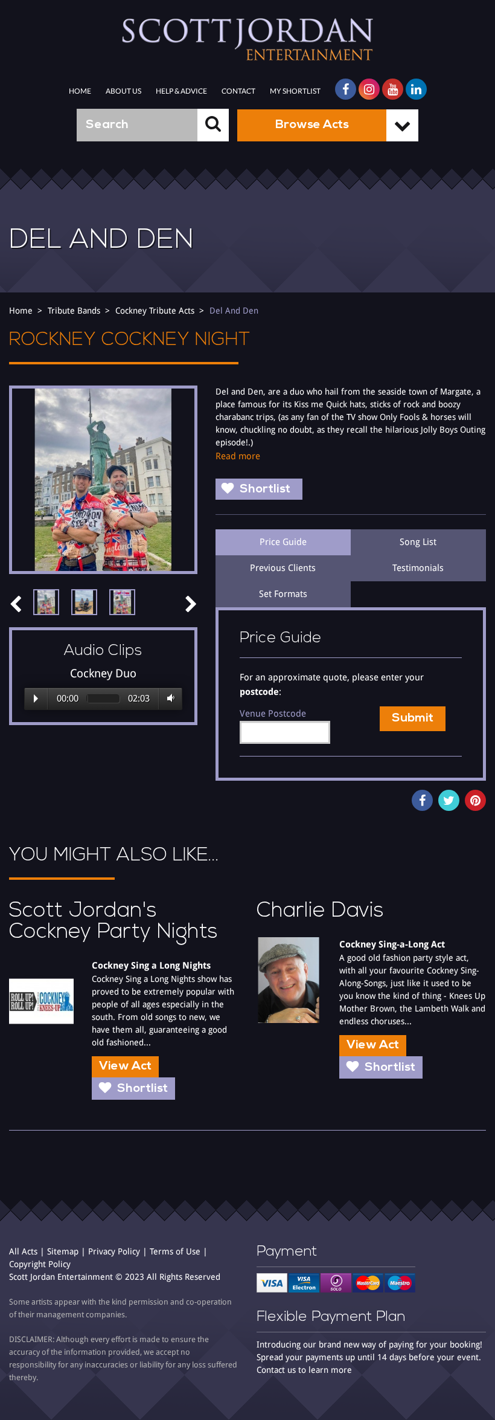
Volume (168, 698)
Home (80, 90)
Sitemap (62, 1251)
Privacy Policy (114, 1251)
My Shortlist (295, 90)
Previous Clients (283, 568)
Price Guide (283, 542)
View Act (125, 1066)
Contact (238, 90)
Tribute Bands (74, 310)
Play (36, 698)
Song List (418, 542)
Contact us (276, 1370)
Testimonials (418, 568)
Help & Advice (181, 90)
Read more (238, 456)
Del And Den (233, 310)
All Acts (23, 1251)
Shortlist (265, 489)
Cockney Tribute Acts (154, 310)
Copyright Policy (40, 1264)
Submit (412, 718)
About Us (123, 90)
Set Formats (283, 594)
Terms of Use (175, 1251)
